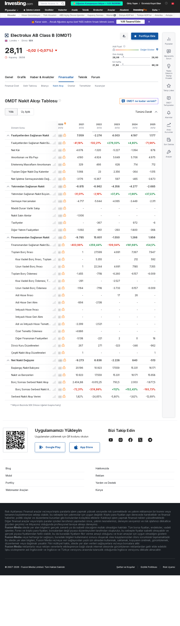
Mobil (9, 475)
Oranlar (71, 85)
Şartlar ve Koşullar (126, 567)
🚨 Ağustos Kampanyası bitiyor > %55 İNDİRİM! (97, 3)
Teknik (82, 77)
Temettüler (85, 85)
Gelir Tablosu (30, 85)
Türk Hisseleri (49, 15)
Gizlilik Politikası (149, 567)
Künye (99, 489)
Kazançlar (100, 85)
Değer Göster (147, 49)
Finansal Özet (12, 85)
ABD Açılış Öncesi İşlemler (72, 15)
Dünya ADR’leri (126, 15)
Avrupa (169, 15)
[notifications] (166, 3)
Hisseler (11, 15)
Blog (8, 468)
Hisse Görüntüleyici (31, 15)
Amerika (159, 15)
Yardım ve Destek (106, 482)
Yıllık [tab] (11, 111)
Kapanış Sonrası (95, 15)
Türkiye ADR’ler (144, 15)
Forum (95, 77)
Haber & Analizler (42, 77)
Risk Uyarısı (169, 567)
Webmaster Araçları (17, 489)
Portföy (10, 482)
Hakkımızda (102, 468)
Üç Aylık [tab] (25, 111)
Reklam (100, 475)
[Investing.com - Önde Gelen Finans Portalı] (19, 3)
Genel (9, 77)
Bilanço (45, 85)
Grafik (21, 77)
